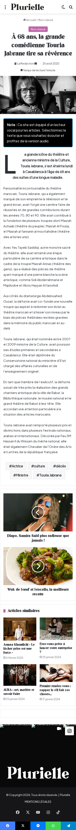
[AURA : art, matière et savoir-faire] (19, 675)
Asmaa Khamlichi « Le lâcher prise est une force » (19, 648)
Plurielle (65, 795)
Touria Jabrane (50, 475)
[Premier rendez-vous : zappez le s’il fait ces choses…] (56, 673)
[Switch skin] (63, 8)
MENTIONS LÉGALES (38, 801)
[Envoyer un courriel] (35, 63)
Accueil (31, 20)
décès (61, 466)
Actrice (17, 466)
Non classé (45, 20)
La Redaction (25, 63)
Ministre (22, 475)
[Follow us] (69, 730)
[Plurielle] (27, 7)
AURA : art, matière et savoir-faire (18, 692)
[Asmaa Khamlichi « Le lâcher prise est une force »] (19, 629)
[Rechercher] (71, 8)
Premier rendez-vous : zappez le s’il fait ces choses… (55, 690)
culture (39, 466)
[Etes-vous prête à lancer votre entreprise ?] (56, 628)
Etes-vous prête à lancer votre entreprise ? (56, 648)
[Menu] (5, 8)
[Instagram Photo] (16, 740)
